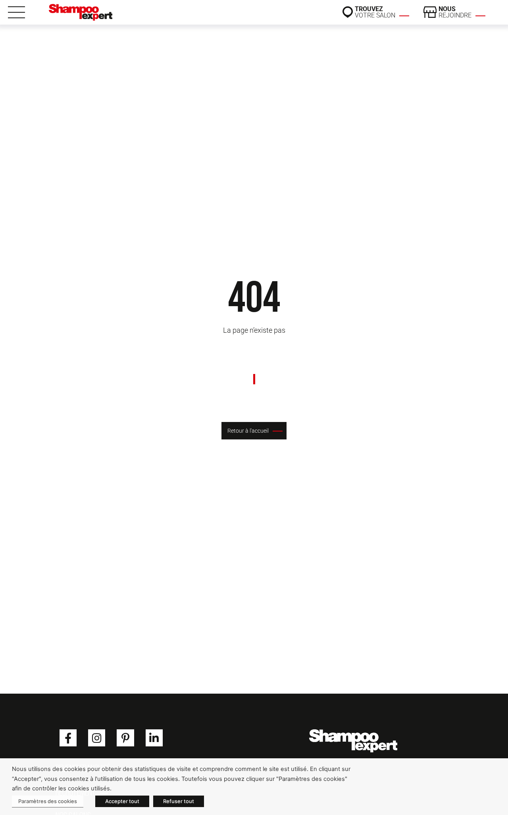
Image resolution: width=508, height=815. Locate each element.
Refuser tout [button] (178, 801)
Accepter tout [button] (122, 801)
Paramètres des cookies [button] (47, 801)
